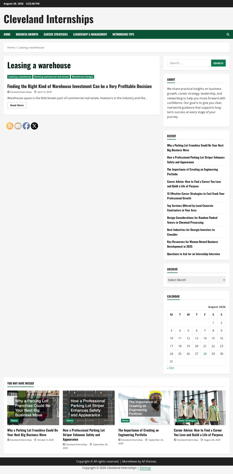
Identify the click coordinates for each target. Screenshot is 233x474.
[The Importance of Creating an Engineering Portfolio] (144, 408)
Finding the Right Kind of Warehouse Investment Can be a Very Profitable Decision (79, 86)
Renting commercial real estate (51, 76)
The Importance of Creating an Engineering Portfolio (138, 432)
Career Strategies (56, 34)
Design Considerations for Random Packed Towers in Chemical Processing (192, 220)
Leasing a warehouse (19, 76)
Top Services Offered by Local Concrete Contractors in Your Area (190, 207)
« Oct (170, 368)
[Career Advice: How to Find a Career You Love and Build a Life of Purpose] (200, 408)
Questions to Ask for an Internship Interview (193, 254)
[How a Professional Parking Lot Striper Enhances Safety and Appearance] (89, 408)
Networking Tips (123, 34)
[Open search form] (228, 34)
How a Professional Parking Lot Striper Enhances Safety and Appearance (84, 435)
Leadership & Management (90, 34)
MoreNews (129, 461)
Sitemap (145, 468)
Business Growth (27, 34)
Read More (18, 105)
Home (7, 34)
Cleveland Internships (49, 18)
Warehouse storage (82, 76)
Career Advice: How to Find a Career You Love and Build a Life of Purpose (194, 183)
